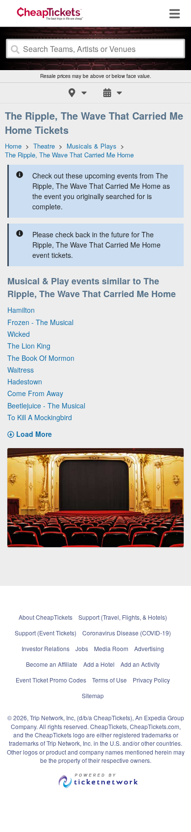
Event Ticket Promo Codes (51, 680)
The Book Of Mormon (40, 358)
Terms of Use (109, 680)
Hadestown (24, 381)
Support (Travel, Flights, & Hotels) (122, 617)
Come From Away (35, 393)
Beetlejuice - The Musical (46, 405)
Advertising (149, 648)
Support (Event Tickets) (45, 633)
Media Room (111, 648)
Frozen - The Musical (40, 322)
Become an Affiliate (51, 664)
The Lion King (28, 346)
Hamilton (21, 310)
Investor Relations (46, 648)
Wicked (18, 334)
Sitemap (93, 695)
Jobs (81, 648)
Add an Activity (140, 664)
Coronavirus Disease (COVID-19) (126, 633)
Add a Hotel (99, 664)
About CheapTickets (45, 617)
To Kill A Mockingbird (39, 417)
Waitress (20, 370)
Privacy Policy (151, 680)
